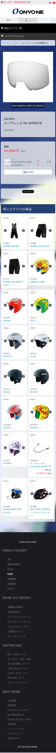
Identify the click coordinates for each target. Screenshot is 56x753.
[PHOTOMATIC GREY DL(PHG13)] (7, 161)
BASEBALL (12, 583)
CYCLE (10, 569)
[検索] (53, 20)
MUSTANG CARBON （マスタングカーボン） (40, 512)
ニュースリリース (15, 728)
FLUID (33, 356)
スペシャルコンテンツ (18, 616)
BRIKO (16, 42)
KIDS (9, 2)
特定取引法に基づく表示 (19, 719)
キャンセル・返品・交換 (19, 658)
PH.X (32, 320)
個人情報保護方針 (15, 714)
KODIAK (7, 463)
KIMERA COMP (37, 282)
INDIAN (7, 320)
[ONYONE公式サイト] (28, 541)
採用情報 (11, 705)
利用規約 (11, 723)
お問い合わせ (13, 738)
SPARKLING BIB (11, 246)
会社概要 (11, 700)
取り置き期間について (17, 663)
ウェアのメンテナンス (18, 621)
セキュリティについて (17, 682)
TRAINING (11, 578)
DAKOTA (7, 356)
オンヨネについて (16, 636)
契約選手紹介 (14, 611)
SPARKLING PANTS (39, 246)
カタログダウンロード (18, 626)
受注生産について (15, 677)
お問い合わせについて (17, 668)
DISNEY (7, 427)
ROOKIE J (35, 427)
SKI (4, 2)
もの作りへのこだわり (17, 709)
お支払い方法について (17, 672)
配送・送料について (16, 654)
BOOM (6, 392)
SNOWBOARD (20, 2)
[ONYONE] (28, 11)
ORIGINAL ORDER (14, 607)
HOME (7, 42)
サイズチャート (14, 733)
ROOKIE (34, 392)
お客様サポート (15, 631)
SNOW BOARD (13, 564)
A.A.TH (10, 588)
